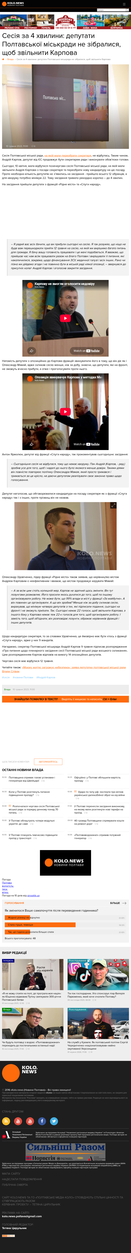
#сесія (6, 677)
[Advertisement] (65, 210)
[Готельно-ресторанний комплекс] (65, 21)
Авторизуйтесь (48, 761)
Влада (7, 689)
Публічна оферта (15, 1185)
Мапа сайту (11, 1173)
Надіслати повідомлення (22, 1179)
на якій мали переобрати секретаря (67, 155)
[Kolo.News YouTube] (65, 863)
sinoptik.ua (33, 895)
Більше (115, 903)
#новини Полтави (23, 677)
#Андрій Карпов (45, 677)
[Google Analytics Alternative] (8, 1236)
